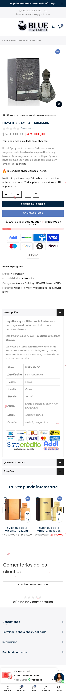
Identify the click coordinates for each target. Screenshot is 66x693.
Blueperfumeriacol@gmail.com (33, 14)
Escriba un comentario (33, 584)
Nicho (5, 291)
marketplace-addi (43, 287)
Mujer (49, 283)
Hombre (27, 287)
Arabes (20, 283)
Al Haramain (17, 273)
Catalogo (30, 283)
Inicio (5, 40)
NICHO (57, 283)
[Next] (61, 510)
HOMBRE (40, 283)
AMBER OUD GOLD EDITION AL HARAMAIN (17, 529)
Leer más (21, 163)
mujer (57, 287)
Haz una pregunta (13, 266)
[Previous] (6, 510)
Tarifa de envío (10, 141)
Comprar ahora (33, 213)
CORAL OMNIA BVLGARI (26, 675)
